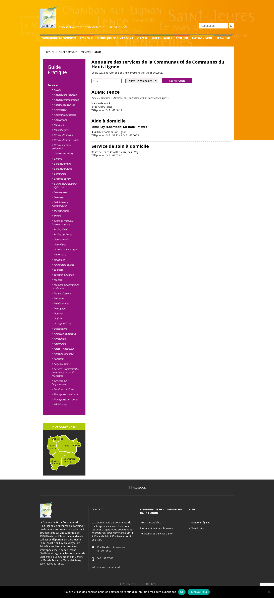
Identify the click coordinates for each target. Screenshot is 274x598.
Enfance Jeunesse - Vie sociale (114, 38)
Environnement (202, 38)
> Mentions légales (199, 522)
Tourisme (182, 38)
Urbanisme (223, 38)
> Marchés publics (150, 522)
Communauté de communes (59, 38)
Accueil (50, 52)
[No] (269, 592)
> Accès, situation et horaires (156, 528)
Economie (86, 38)
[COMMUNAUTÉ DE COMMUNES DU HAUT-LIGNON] (84, 17)
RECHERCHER (177, 80)
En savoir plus (199, 591)
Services (85, 52)
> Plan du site (196, 528)
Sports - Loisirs (161, 38)
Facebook (139, 487)
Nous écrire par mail (108, 567)
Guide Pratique (68, 52)
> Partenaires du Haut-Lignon (156, 533)
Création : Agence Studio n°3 (137, 584)
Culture (142, 38)
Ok (182, 591)
